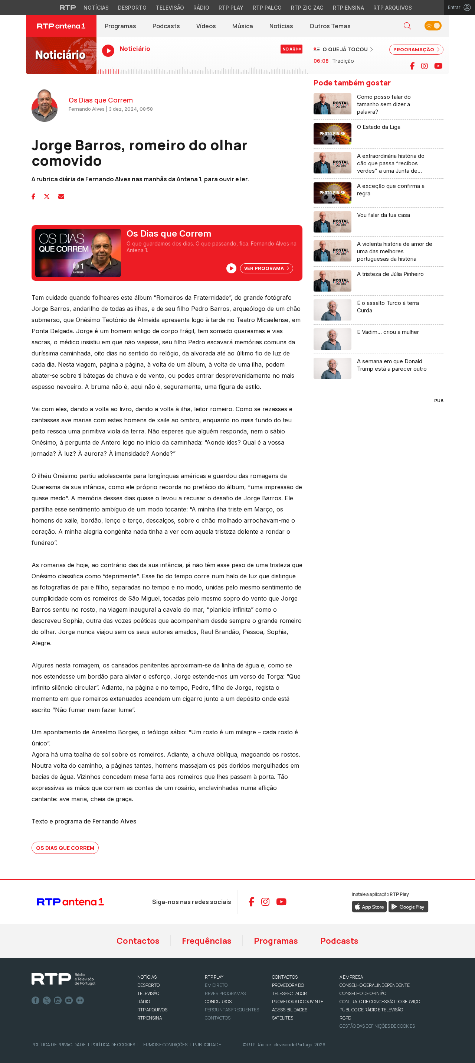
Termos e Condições (164, 1044)
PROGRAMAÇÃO (414, 49)
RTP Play (231, 7)
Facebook (36, 1001)
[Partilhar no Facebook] (33, 196)
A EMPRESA (351, 977)
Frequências (207, 940)
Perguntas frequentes (232, 1010)
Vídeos (206, 26)
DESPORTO (148, 985)
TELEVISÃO (148, 993)
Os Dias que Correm (65, 847)
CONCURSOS (218, 1001)
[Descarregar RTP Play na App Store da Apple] (369, 906)
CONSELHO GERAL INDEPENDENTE (375, 985)
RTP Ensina (348, 7)
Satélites (282, 1018)
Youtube (69, 1001)
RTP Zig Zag (307, 7)
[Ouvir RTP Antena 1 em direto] (61, 55)
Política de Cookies (113, 1044)
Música (242, 26)
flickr (80, 1001)
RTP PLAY (214, 977)
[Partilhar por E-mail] (61, 196)
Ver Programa (264, 268)
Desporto (132, 7)
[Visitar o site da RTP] (68, 7)
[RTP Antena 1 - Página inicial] (61, 26)
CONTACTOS (285, 977)
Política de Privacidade (59, 1044)
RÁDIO (143, 1001)
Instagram (58, 1001)
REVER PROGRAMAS (225, 993)
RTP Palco (267, 7)
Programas (120, 26)
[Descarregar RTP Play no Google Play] (408, 906)
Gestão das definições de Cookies (377, 1026)
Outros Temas (330, 26)
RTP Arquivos (392, 7)
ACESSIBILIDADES (289, 1010)
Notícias (96, 7)
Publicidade (207, 1044)
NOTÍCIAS (147, 977)
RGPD (345, 1018)
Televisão (170, 7)
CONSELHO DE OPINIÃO (363, 993)
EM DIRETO (216, 985)
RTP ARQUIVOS (152, 1010)
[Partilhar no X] (47, 196)
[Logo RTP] (63, 979)
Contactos (138, 940)
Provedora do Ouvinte (297, 1001)
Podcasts (166, 26)
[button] (407, 26)
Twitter (47, 1001)
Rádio (201, 7)
